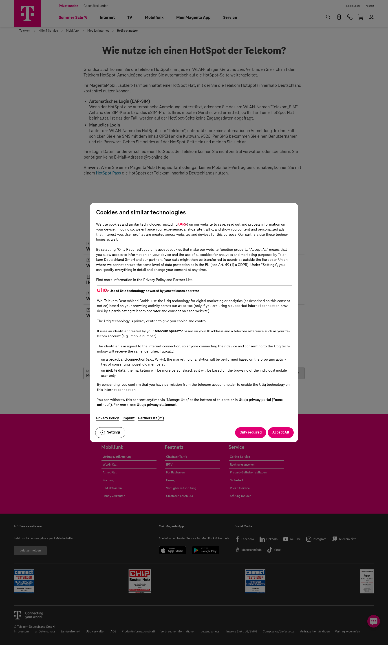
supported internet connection (255, 305)
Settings (114, 432)
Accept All (280, 432)
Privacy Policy (107, 418)
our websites (182, 305)
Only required (251, 432)
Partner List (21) (151, 418)
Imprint (128, 418)
